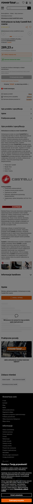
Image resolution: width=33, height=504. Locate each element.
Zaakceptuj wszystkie (16, 500)
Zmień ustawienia (16, 495)
